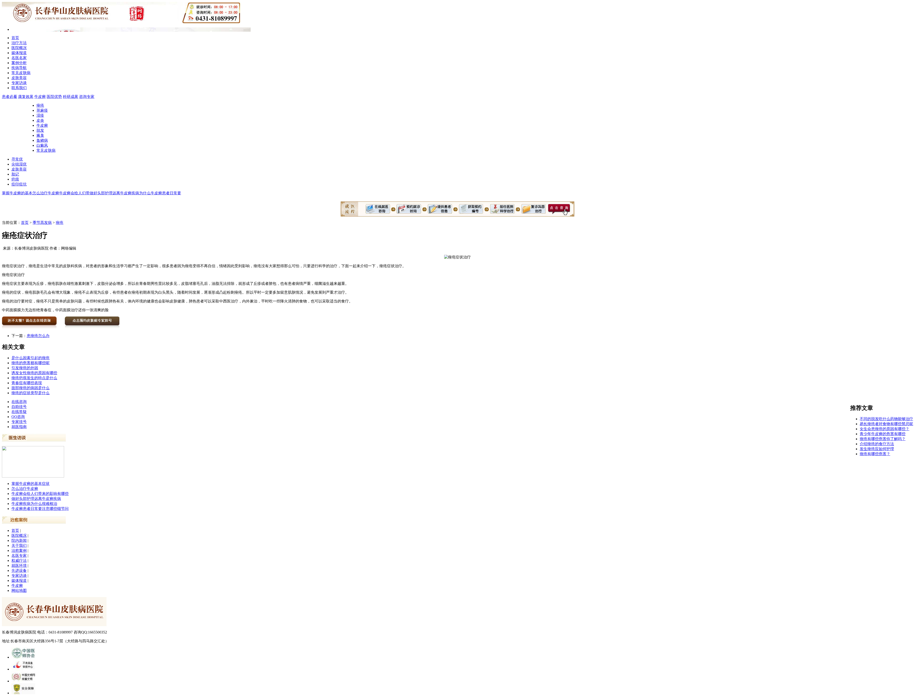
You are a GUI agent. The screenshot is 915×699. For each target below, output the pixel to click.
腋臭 (40, 135)
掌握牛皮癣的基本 (17, 193)
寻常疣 (17, 159)
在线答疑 (19, 412)
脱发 (40, 130)
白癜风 (42, 145)
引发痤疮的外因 (24, 368)
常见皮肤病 (20, 73)
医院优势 (54, 97)
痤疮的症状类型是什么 (30, 393)
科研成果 (70, 97)
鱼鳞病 (42, 140)
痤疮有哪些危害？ (875, 454)
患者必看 (9, 97)
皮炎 (40, 120)
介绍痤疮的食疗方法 (877, 444)
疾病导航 (19, 68)
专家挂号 (19, 422)
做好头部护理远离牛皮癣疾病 (36, 499)
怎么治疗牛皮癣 (45, 193)
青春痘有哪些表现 (26, 383)
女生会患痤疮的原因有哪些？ (884, 429)
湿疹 (40, 115)
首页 (15, 38)
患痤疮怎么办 (38, 336)
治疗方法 (19, 43)
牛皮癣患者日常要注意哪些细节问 (40, 509)
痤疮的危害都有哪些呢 (30, 363)
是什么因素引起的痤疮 (30, 358)
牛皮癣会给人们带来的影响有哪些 (40, 494)
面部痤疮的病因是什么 (30, 388)
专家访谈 (19, 83)
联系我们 (19, 88)
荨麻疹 (42, 110)
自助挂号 (19, 407)
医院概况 (19, 48)
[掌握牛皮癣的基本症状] (33, 476)
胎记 (15, 174)
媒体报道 (19, 53)
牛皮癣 (40, 97)
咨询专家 (86, 97)
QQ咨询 (18, 417)
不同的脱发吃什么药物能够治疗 (886, 419)
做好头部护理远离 (105, 193)
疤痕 (15, 179)
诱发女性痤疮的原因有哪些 (34, 373)
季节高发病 (42, 223)
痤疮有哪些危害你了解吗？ (882, 439)
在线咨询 (19, 402)
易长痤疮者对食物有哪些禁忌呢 (886, 424)
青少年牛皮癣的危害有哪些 (882, 434)
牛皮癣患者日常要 (166, 193)
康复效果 (25, 97)
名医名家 (19, 58)
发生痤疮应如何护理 (877, 449)
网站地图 (19, 590)
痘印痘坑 (19, 184)
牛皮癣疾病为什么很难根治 (34, 504)
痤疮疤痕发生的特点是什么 (34, 378)
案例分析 (19, 63)
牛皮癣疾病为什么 (135, 193)
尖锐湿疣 (19, 164)
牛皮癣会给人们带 (74, 193)
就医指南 (19, 427)
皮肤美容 (19, 78)
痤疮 (40, 105)
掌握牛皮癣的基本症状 (30, 484)
